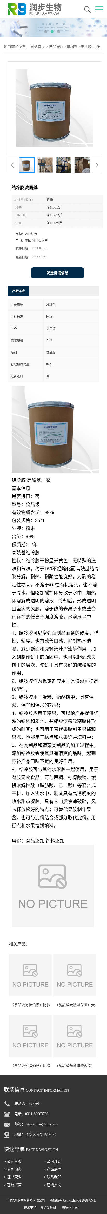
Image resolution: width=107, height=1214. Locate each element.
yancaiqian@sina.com (42, 1124)
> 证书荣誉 (13, 1177)
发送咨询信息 (57, 273)
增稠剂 (72, 47)
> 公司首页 (13, 1161)
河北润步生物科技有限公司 (26, 1200)
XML (92, 1200)
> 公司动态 (13, 1169)
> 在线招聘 (52, 1185)
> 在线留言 (13, 1185)
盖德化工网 (70, 1208)
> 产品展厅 (52, 1169)
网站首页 (37, 47)
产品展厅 (56, 47)
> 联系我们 (52, 1177)
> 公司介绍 (52, 1161)
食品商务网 (48, 1208)
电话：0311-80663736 (31, 1114)
